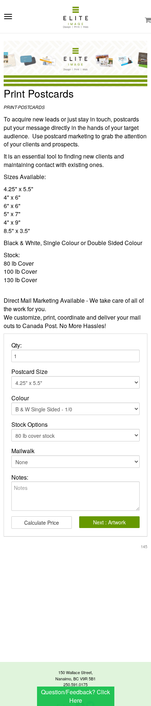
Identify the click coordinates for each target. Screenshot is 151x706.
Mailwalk (22, 451)
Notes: (19, 477)
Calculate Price (41, 522)
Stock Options (29, 425)
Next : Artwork (109, 522)
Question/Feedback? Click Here (75, 696)
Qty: (16, 345)
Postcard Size (29, 372)
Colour (20, 398)
